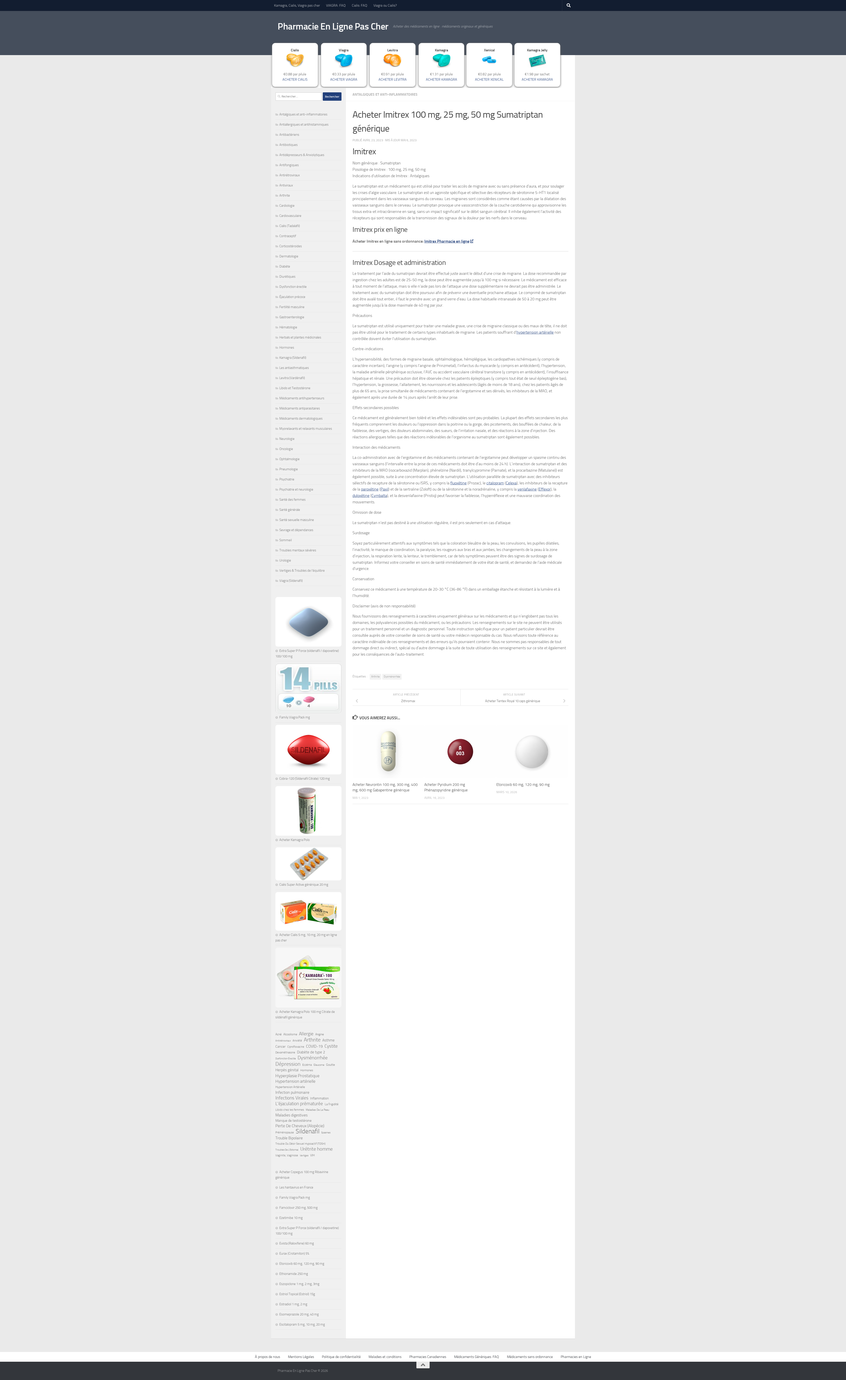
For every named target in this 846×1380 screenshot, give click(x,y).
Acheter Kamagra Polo (294, 840)
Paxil (384, 489)
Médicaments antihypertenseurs (301, 398)
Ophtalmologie (289, 459)
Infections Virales (291, 1098)
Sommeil (285, 540)
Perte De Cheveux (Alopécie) (299, 1125)
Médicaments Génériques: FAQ (476, 1357)
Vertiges (304, 1155)
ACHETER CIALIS (295, 79)
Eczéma (307, 1064)
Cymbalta (379, 495)
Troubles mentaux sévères (297, 550)
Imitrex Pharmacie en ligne (446, 241)
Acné (278, 1034)
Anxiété (297, 1040)
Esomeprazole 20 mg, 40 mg (299, 1314)
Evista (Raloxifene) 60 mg (296, 1243)
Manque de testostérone (293, 1120)
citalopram (495, 483)
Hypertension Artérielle (290, 1087)
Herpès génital (287, 1070)
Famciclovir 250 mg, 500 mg (298, 1208)
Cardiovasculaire (290, 216)
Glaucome (319, 1064)
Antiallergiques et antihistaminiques (303, 124)
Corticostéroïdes (290, 246)
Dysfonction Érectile (285, 1058)
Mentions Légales (301, 1357)
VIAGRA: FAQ (336, 5)
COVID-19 (314, 1046)
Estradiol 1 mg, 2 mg (293, 1304)
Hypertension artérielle (295, 1081)
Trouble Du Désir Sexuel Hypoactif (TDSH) (300, 1143)
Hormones (286, 348)
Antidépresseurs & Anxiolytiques (301, 155)
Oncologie (286, 449)
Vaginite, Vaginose (286, 1155)
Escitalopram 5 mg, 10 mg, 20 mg (302, 1324)
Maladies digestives (291, 1115)
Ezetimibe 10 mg (291, 1218)
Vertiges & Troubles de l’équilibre (302, 571)
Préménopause (284, 1132)
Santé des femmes (292, 500)
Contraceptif (287, 236)
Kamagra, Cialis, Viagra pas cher (297, 5)
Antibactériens (289, 135)
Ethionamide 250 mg (293, 1274)
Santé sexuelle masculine (296, 520)
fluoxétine (458, 483)
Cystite (331, 1046)
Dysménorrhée (392, 676)
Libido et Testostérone (294, 388)
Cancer (280, 1046)
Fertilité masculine (291, 307)
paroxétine (369, 489)
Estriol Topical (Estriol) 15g (297, 1294)
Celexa (511, 483)
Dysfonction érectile (293, 287)
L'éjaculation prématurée (299, 1103)
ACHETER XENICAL (489, 79)
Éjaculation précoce (292, 297)
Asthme (328, 1040)
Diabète (284, 266)
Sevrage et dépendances (296, 530)
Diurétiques (287, 277)
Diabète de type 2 (311, 1052)
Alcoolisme (290, 1034)
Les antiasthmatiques (294, 368)
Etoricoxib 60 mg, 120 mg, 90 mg (523, 784)
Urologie (285, 560)
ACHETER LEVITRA (392, 79)
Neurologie (287, 439)
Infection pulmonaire (292, 1092)
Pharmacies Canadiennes (427, 1357)
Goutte (330, 1065)
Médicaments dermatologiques (301, 418)
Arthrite (375, 676)
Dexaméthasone (285, 1052)
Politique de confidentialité (341, 1357)
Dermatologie (288, 256)
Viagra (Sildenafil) (291, 581)
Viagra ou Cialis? (385, 5)
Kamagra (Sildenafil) (292, 358)
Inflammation (319, 1098)
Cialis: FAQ (359, 5)
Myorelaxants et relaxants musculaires (305, 429)
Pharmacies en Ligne (576, 1357)
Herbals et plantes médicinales (300, 337)
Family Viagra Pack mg (294, 717)
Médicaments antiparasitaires (299, 408)
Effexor (545, 489)
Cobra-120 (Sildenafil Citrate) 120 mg (304, 779)
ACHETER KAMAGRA (441, 79)
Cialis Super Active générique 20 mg (303, 885)
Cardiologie (287, 206)
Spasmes (325, 1132)
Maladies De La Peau (317, 1109)
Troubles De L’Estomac (287, 1149)
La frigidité (331, 1104)
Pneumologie (288, 469)
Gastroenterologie (291, 317)
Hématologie (288, 327)
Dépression (288, 1064)
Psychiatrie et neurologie (296, 489)
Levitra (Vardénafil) (292, 378)
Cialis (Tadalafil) (289, 226)
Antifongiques (289, 165)
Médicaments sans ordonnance (530, 1357)
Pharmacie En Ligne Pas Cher (333, 26)
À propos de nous (267, 1357)
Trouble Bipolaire (289, 1138)
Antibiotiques (288, 145)
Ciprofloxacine (295, 1046)
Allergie (306, 1033)
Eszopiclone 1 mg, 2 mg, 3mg (299, 1284)
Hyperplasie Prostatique (297, 1075)
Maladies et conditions (385, 1357)
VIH (312, 1155)
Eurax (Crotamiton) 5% (294, 1253)
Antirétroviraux (289, 175)
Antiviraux (286, 185)
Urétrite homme (316, 1149)
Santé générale (289, 510)
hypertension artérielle (535, 332)
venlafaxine (527, 489)
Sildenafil (307, 1131)
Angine (319, 1034)
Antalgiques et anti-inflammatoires (384, 94)
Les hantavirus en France (296, 1187)
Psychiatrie (286, 479)
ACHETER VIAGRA (343, 79)
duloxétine (360, 495)
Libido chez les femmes (289, 1109)
